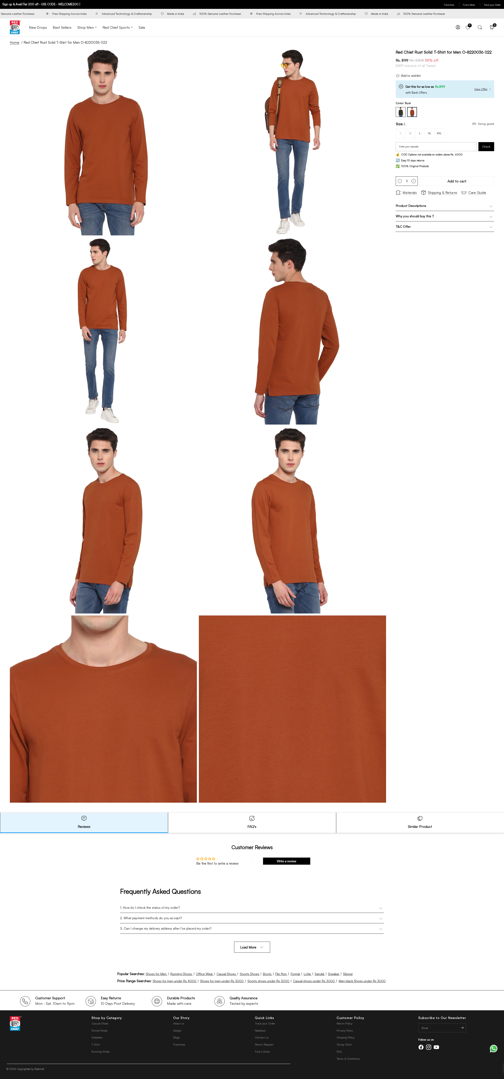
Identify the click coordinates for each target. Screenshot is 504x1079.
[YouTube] (437, 1047)
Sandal (320, 974)
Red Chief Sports (116, 27)
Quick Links (264, 1017)
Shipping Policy (345, 1037)
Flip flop (281, 974)
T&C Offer (403, 227)
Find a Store (472, 4)
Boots (267, 974)
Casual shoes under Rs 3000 (314, 981)
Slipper (348, 974)
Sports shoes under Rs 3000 (268, 981)
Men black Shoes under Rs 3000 (362, 981)
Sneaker (334, 974)
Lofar (308, 974)
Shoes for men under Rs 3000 (222, 981)
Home (14, 42)
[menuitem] (38, 27)
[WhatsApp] (493, 1048)
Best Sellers (62, 27)
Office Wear (205, 974)
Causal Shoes (227, 974)
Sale (142, 27)
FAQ (339, 1051)
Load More (248, 947)
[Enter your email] (462, 1027)
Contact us (262, 1037)
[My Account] (458, 27)
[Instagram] (429, 1047)
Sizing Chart (344, 1044)
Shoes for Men (156, 974)
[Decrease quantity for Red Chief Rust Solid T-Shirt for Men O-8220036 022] (400, 181)
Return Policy (344, 1023)
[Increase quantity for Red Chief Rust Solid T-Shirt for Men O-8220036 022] (414, 181)
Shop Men (85, 27)
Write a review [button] (286, 861)
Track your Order (492, 4)
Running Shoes (181, 974)
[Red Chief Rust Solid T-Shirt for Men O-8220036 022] (412, 112)
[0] (490, 27)
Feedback (260, 1030)
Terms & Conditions (348, 1058)
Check (486, 146)
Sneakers (97, 1037)
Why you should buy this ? (415, 216)
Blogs (176, 1037)
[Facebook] (421, 1047)
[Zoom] (188, 56)
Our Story (181, 1017)
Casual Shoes (100, 1023)
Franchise (452, 4)
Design (177, 1030)
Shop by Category (107, 1017)
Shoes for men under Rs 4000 (175, 981)
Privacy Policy (345, 1030)
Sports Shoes (250, 974)
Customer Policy (350, 1017)
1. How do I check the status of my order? (150, 908)
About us (178, 1023)
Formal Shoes (99, 1030)
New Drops (38, 27)
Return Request (264, 1044)
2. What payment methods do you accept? (151, 918)
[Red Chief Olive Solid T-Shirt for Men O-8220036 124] (400, 112)
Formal (296, 974)
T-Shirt (96, 1044)
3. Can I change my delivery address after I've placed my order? (165, 928)
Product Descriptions (411, 206)
